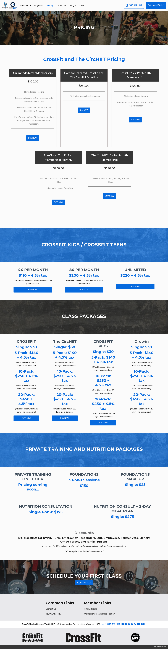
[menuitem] (25, 5)
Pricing (50, 5)
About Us (24, 5)
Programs (38, 5)
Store (81, 5)
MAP (104, 624)
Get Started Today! (156, 5)
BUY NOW (32, 138)
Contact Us (51, 608)
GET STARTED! (84, 583)
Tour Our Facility (53, 613)
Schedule (62, 5)
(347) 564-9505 (135, 5)
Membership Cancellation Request (99, 613)
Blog (72, 5)
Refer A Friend (90, 608)
